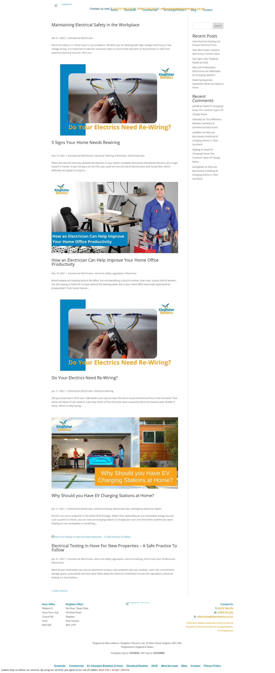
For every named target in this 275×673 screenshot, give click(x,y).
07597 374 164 (146, 8)
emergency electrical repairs (146, 508)
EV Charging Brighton (223, 627)
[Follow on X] (230, 8)
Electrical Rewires (137, 666)
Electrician (120, 155)
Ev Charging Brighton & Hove (105, 666)
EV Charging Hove (225, 631)
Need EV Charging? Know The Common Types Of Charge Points (207, 110)
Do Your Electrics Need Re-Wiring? (85, 377)
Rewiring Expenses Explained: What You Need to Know (207, 83)
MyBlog (196, 149)
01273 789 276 (122, 8)
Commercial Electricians (80, 38)
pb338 (195, 106)
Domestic (60, 666)
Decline (125, 669)
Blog (184, 666)
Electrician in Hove (214, 623)
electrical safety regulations (109, 273)
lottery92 (197, 119)
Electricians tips (136, 155)
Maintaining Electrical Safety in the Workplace (95, 25)
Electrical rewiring (104, 155)
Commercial (76, 666)
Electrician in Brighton (196, 623)
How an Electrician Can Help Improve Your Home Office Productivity (105, 262)
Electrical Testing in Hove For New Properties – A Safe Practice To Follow (114, 548)
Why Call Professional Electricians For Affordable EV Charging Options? (206, 71)
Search (218, 25)
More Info (104, 669)
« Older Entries (59, 590)
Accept (115, 669)
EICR (155, 666)
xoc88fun (197, 132)
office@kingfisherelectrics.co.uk (183, 8)
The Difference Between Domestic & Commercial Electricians (206, 123)
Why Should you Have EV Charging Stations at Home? (103, 495)
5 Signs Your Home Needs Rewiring (86, 142)
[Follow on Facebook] (224, 8)
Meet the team (169, 666)
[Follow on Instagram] (217, 8)
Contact (195, 666)
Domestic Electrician (204, 627)
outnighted (198, 166)
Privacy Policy (212, 666)
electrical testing (103, 508)
